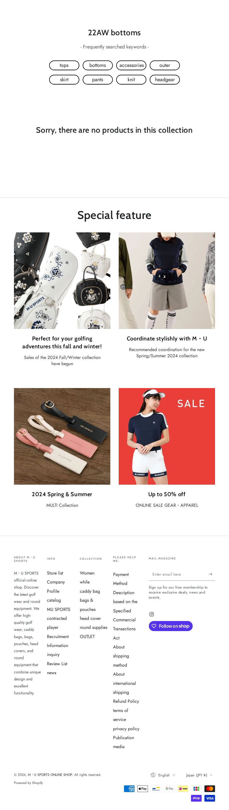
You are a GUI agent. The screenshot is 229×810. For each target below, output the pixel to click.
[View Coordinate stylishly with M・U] (167, 280)
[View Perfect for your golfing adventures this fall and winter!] (62, 280)
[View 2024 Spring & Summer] (62, 436)
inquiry (53, 654)
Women (87, 573)
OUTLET (87, 636)
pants (97, 79)
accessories (132, 65)
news (51, 672)
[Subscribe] (212, 574)
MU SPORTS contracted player (58, 618)
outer (164, 65)
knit (131, 79)
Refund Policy (126, 701)
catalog (54, 600)
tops (64, 65)
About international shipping (124, 683)
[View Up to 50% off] (167, 436)
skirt (64, 79)
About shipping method (121, 656)
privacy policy (126, 728)
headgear (165, 79)
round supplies (93, 627)
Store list (55, 573)
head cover (90, 618)
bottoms (97, 65)
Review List (57, 663)
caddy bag (90, 591)
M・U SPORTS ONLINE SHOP (50, 774)
